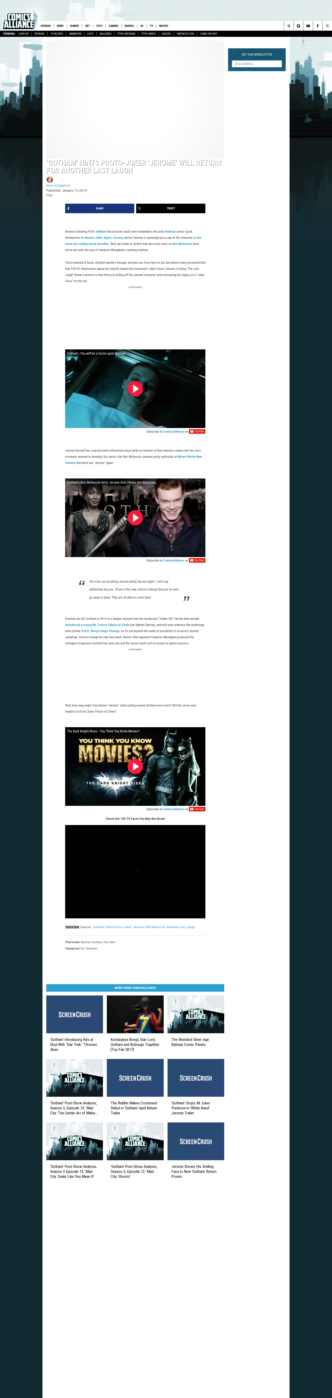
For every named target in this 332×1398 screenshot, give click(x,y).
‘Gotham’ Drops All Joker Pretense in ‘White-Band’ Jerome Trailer (190, 1108)
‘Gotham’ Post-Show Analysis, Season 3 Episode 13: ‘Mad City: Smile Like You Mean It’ (73, 1171)
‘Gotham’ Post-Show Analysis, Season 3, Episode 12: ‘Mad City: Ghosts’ (134, 1171)
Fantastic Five (185, 33)
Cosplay (23, 33)
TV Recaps (57, 33)
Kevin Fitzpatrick (58, 185)
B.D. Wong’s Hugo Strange (102, 631)
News (60, 25)
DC (142, 25)
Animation (75, 33)
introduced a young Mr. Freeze (86, 625)
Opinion (46, 25)
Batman (170, 231)
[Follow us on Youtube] (308, 26)
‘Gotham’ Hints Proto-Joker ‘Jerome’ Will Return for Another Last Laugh (143, 927)
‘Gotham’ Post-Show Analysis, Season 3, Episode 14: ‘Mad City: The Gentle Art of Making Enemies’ (73, 1108)
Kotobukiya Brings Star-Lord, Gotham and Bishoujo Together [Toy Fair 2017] (135, 1044)
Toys (99, 25)
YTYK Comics (148, 33)
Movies (163, 25)
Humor (74, 25)
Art (87, 25)
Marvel (129, 25)
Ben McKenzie (182, 244)
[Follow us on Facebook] (317, 26)
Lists (90, 33)
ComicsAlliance (173, 431)
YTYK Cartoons (126, 33)
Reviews (40, 33)
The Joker (109, 942)
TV (151, 25)
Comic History (208, 33)
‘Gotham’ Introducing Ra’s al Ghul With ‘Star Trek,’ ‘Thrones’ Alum (74, 1044)
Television (91, 948)
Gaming (113, 25)
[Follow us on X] (327, 26)
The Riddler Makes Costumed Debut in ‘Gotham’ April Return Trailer (134, 1108)
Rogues (166, 33)
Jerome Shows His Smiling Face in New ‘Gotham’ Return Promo (194, 1171)
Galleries (105, 33)
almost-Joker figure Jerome (104, 238)
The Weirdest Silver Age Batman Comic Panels (190, 1042)
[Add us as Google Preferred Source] (298, 26)
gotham (97, 942)
